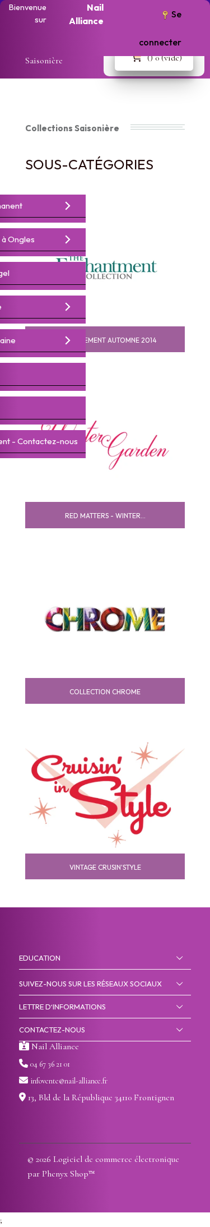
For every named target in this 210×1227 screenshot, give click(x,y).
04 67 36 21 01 (50, 1064)
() (164, 57)
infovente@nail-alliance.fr (69, 1081)
